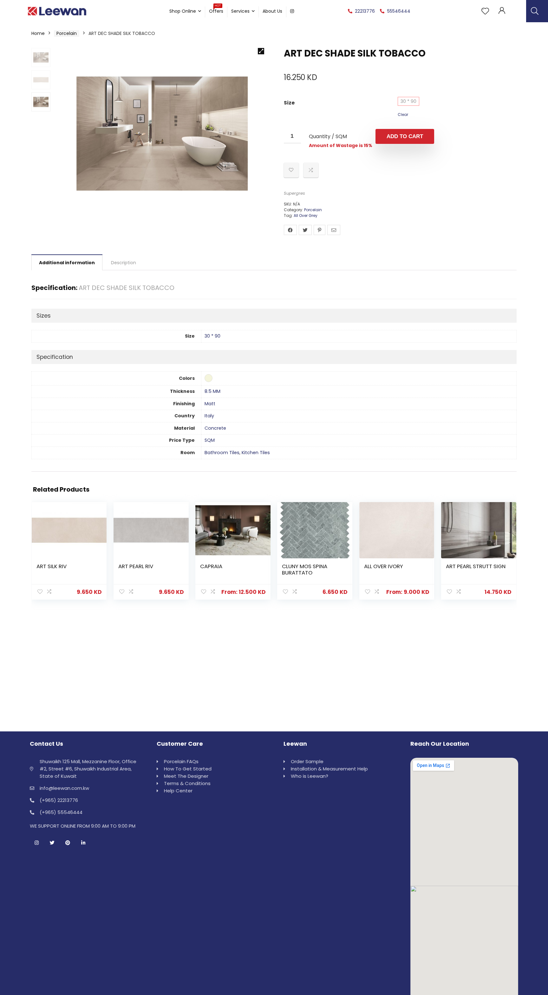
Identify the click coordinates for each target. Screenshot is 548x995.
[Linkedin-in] (83, 842)
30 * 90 (408, 101)
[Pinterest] (67, 842)
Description (123, 262)
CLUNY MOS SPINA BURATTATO (304, 569)
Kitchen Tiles (256, 452)
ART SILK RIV (51, 566)
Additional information (67, 262)
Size (289, 102)
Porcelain (66, 33)
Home (38, 33)
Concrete (215, 428)
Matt (210, 403)
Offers (216, 10)
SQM (210, 440)
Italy (209, 416)
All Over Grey (305, 215)
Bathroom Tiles (222, 452)
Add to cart (405, 136)
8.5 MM (212, 391)
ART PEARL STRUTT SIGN (476, 566)
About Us (272, 11)
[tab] (66, 262)
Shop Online (182, 11)
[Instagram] (36, 842)
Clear (403, 114)
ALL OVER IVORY (383, 566)
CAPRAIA (211, 566)
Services (240, 11)
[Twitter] (52, 842)
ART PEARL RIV (135, 566)
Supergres (294, 193)
